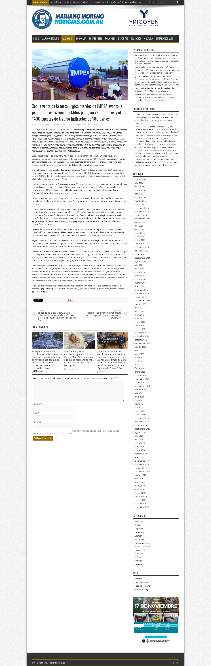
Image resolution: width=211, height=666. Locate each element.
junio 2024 (139, 268)
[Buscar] (177, 2)
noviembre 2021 (142, 379)
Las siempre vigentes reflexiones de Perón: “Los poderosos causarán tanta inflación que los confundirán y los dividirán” (157, 129)
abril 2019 (139, 489)
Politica (138, 557)
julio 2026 (139, 183)
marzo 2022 (140, 365)
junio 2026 (139, 187)
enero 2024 (140, 286)
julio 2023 (139, 308)
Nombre (36, 404)
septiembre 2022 (142, 343)
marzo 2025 (140, 240)
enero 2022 (140, 372)
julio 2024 (139, 265)
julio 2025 (139, 226)
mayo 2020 (140, 443)
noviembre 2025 (142, 211)
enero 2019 (140, 500)
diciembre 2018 (142, 503)
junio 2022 (139, 354)
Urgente (138, 564)
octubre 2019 (141, 468)
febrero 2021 (141, 411)
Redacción (48, 124)
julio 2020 (139, 436)
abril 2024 (139, 276)
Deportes (123, 38)
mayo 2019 (140, 486)
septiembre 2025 (142, 219)
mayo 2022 (140, 357)
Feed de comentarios (144, 586)
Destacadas (140, 532)
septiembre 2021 (142, 386)
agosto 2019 (140, 475)
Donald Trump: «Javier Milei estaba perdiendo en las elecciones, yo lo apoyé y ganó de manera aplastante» (96, 2)
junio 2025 (139, 229)
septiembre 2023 (142, 300)
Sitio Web (37, 422)
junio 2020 (139, 439)
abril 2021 (139, 404)
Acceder (138, 579)
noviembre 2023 (142, 293)
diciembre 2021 (142, 375)
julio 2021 (139, 393)
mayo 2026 (140, 190)
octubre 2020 (141, 425)
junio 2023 (139, 311)
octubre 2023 (141, 297)
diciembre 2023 (142, 290)
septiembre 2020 (142, 429)
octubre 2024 (141, 254)
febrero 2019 (141, 496)
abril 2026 (139, 194)
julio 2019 (139, 479)
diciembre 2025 (142, 208)
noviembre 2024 (142, 251)
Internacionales (164, 38)
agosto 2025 (140, 222)
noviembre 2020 (142, 422)
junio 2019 (139, 482)
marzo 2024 (140, 279)
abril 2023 (139, 318)
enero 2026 (140, 204)
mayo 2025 (140, 233)
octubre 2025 (141, 215)
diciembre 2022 (142, 333)
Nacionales (68, 38)
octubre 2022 (141, 340)
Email (35, 413)
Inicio (36, 38)
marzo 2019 (140, 493)
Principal (70, 124)
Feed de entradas (142, 582)
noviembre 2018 (142, 507)
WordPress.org (141, 589)
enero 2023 (140, 329)
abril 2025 (139, 236)
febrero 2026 (141, 201)
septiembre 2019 (142, 471)
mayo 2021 (140, 400)
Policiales (110, 38)
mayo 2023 (140, 315)
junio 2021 (139, 397)
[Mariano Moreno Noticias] (68, 27)
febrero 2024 (141, 283)
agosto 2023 (140, 304)
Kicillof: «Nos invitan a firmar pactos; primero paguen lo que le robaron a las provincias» (103, 314)
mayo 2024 (140, 272)
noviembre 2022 (142, 336)
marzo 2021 (140, 407)
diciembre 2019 (142, 461)
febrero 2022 (141, 368)
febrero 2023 (141, 325)
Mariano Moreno (50, 38)
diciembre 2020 (142, 418)
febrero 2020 (141, 454)
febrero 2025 (141, 243)
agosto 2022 (140, 347)
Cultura (148, 38)
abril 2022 (139, 361)
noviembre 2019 (142, 464)
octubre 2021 (141, 382)
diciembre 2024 (142, 247)
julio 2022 (139, 350)
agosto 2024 (140, 261)
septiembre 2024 (142, 258)
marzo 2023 (140, 322)
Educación (136, 38)
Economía (81, 38)
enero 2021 (140, 414)
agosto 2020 (140, 432)
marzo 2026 (140, 197)
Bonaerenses (95, 38)
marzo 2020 (140, 450)
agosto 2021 (140, 390)
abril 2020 (139, 446)
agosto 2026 (140, 179)
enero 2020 (140, 457)
